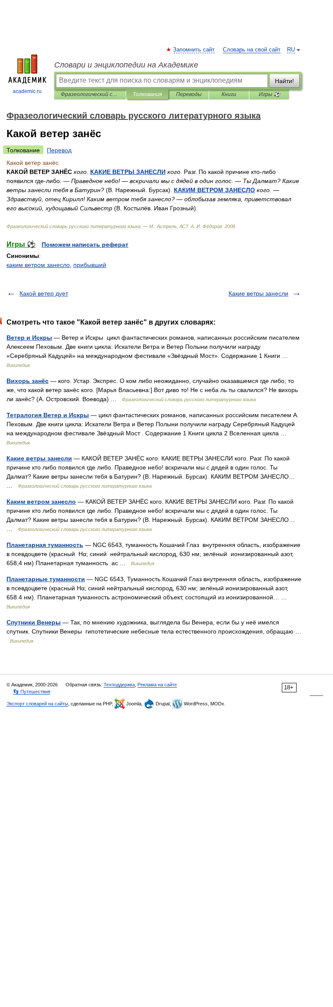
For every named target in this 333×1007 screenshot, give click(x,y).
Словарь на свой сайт (252, 50)
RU (291, 50)
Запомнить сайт (194, 50)
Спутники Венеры (34, 622)
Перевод (59, 150)
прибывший (89, 264)
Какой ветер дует (44, 293)
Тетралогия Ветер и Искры (48, 415)
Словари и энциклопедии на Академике (126, 65)
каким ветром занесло (38, 264)
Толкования (147, 94)
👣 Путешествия (31, 691)
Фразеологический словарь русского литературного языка (90, 94)
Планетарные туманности (46, 579)
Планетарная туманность (45, 544)
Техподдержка (119, 684)
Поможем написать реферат (85, 244)
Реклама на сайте (157, 684)
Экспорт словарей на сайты (37, 703)
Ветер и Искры (29, 337)
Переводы (189, 94)
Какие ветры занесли (258, 293)
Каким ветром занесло (41, 501)
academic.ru (27, 91)
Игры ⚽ (269, 94)
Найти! (284, 80)
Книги (229, 94)
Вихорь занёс (28, 380)
